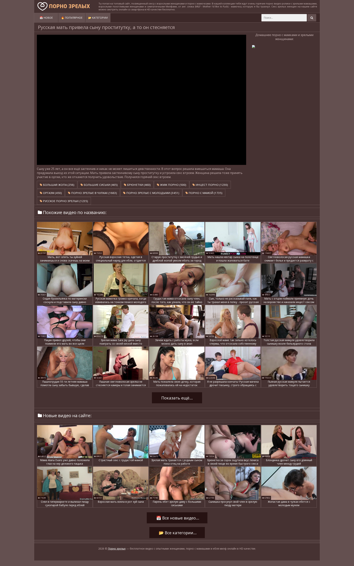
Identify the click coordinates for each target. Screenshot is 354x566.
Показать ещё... (177, 398)
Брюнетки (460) (138, 185)
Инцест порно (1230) (211, 185)
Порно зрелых (117, 548)
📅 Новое (46, 17)
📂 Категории (98, 17)
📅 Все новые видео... (177, 518)
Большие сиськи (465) (100, 185)
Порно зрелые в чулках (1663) (93, 193)
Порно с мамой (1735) (205, 193)
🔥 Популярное (71, 17)
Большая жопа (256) (58, 185)
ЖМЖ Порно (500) (172, 185)
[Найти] (311, 17)
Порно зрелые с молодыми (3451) (152, 193)
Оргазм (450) (52, 193)
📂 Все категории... (177, 532)
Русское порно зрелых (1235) (65, 201)
